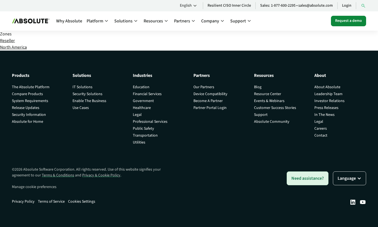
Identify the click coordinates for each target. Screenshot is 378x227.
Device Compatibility (210, 94)
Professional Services (150, 121)
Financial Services (147, 94)
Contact (320, 135)
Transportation (145, 135)
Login (346, 5)
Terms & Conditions (58, 175)
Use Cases (81, 108)
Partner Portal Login (210, 108)
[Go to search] (363, 5)
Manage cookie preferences (34, 187)
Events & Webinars (269, 101)
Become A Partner (208, 101)
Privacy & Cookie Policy (101, 175)
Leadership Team (328, 94)
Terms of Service (51, 201)
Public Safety (143, 128)
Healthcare (142, 108)
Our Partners (203, 87)
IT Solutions (82, 87)
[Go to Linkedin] (352, 202)
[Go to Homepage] (31, 21)
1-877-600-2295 (283, 5)
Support (261, 115)
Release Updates (25, 108)
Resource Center (267, 94)
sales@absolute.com (315, 5)
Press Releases (326, 108)
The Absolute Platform (31, 87)
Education (141, 87)
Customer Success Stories (275, 108)
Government (143, 101)
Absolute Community (271, 121)
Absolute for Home (27, 121)
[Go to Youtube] (362, 202)
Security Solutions (87, 94)
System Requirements (30, 101)
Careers (320, 128)
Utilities (139, 142)
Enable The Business (89, 101)
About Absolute (327, 87)
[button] (189, 5)
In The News (324, 115)
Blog (258, 87)
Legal (137, 115)
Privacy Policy (23, 201)
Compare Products (27, 94)
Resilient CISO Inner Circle (229, 5)
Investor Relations (329, 101)
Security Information (29, 115)
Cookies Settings (81, 201)
